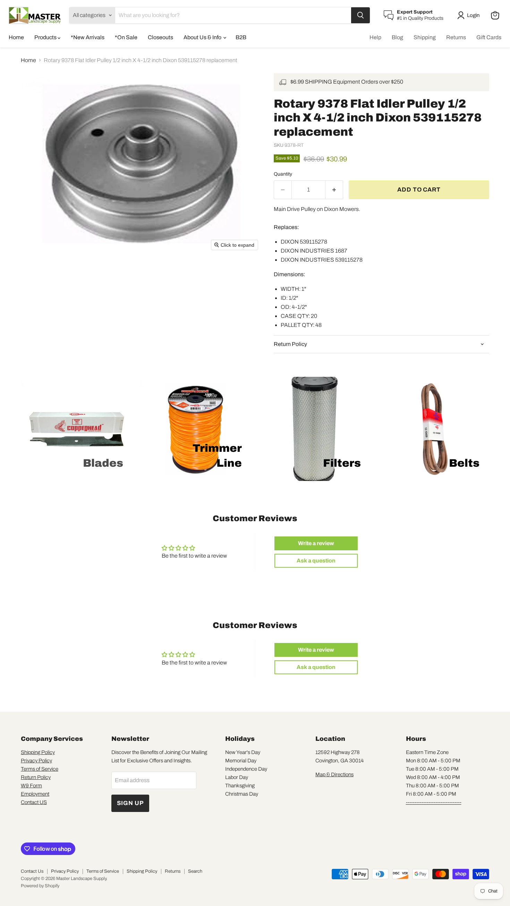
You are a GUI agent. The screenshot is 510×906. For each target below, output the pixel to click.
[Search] (360, 15)
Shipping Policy (38, 752)
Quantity (283, 174)
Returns (456, 37)
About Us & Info (203, 37)
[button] (469, 15)
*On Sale (126, 37)
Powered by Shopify (40, 885)
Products (46, 37)
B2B (241, 37)
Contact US (34, 802)
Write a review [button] (316, 543)
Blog (397, 37)
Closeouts (160, 37)
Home (16, 37)
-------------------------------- (433, 802)
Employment (35, 794)
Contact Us (32, 871)
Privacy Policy (36, 760)
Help (375, 37)
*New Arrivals (87, 37)
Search (195, 871)
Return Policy (36, 777)
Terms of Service (39, 769)
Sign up (130, 803)
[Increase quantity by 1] (334, 189)
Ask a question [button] (316, 561)
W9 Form (31, 785)
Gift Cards (488, 37)
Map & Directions (334, 774)
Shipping (425, 37)
